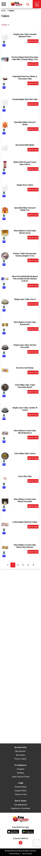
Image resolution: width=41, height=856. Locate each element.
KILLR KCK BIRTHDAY (25, 145)
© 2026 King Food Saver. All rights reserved (20, 851)
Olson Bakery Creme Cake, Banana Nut (25, 323)
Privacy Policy (20, 787)
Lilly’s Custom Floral (20, 776)
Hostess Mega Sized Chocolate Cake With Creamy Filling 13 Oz (25, 58)
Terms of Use (20, 794)
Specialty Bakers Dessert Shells (25, 123)
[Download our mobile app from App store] (13, 831)
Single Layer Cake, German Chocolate (24, 346)
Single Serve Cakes (25, 185)
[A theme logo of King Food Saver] (16, 4)
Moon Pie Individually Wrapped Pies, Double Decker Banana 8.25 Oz (25, 278)
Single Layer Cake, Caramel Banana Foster (24, 35)
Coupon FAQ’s (20, 790)
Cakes (11, 10)
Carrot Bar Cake (25, 476)
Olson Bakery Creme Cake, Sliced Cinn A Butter (25, 546)
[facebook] (20, 843)
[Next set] (33, 565)
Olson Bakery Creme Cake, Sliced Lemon (25, 231)
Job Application (20, 804)
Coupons (20, 769)
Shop (3, 10)
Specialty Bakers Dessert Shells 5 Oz (25, 209)
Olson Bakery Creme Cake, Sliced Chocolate (25, 500)
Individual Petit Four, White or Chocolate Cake (24, 77)
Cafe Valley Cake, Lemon (24, 453)
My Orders (20, 755)
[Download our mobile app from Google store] (28, 831)
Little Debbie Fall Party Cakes (25, 522)
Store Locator (20, 759)
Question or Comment (20, 808)
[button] (33, 41)
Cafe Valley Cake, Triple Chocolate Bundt (25, 386)
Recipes (20, 773)
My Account (20, 751)
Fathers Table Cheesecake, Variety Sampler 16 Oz (25, 254)
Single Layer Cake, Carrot (25, 299)
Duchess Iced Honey (25, 368)
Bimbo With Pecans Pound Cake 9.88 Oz (25, 163)
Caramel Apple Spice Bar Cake (25, 99)
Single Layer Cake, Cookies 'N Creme (24, 409)
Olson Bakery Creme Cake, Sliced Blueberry (25, 431)
